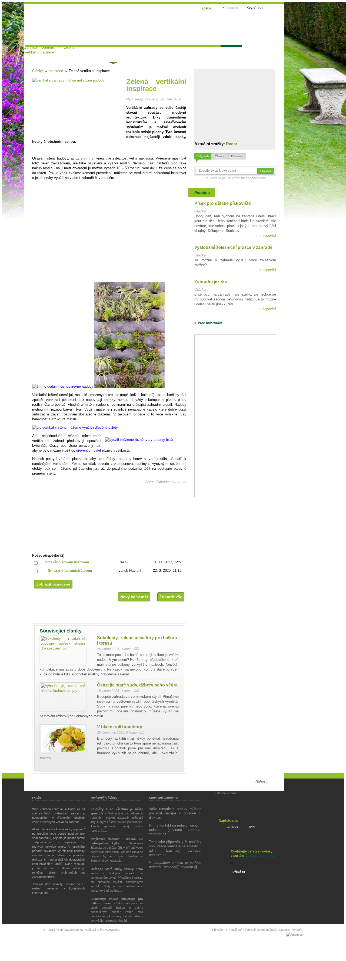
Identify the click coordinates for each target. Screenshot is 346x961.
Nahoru (261, 781)
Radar (231, 143)
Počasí (231, 52)
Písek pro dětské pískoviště (222, 203)
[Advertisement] (200, 31)
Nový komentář (134, 597)
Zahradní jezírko (210, 281)
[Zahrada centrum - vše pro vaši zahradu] (49, 13)
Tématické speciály (146, 52)
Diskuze (236, 156)
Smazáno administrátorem (67, 562)
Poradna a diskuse (79, 52)
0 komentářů (130, 649)
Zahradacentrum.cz (260, 856)
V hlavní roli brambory (119, 727)
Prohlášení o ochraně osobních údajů (252, 929)
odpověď (268, 236)
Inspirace (56, 71)
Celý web (203, 156)
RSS (252, 827)
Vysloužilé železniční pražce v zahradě (233, 247)
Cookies (284, 929)
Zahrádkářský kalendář (194, 52)
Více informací (208, 323)
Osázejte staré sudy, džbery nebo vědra (137, 685)
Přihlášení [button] (230, 8)
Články (112, 52)
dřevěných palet (89, 450)
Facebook (232, 827)
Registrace (254, 8)
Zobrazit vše (170, 597)
